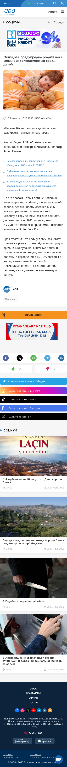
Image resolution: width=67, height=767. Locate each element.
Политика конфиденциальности (42, 755)
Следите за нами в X (20, 416)
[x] (28, 710)
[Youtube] (33, 710)
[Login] (62, 3)
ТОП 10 (33, 702)
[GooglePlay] (22, 741)
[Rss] (50, 710)
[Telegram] (39, 710)
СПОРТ (52, 12)
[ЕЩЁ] (62, 12)
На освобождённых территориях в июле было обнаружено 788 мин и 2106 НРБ (32, 163)
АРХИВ (33, 697)
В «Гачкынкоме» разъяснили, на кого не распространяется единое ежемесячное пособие (34, 173)
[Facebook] (17, 710)
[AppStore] (45, 741)
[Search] (55, 3)
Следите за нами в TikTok (23, 399)
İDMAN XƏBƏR (33, 315)
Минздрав (10, 299)
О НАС (34, 688)
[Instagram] (22, 710)
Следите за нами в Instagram (24, 391)
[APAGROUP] (33, 733)
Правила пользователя (10, 755)
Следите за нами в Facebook (24, 408)
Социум (59, 22)
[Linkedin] (44, 710)
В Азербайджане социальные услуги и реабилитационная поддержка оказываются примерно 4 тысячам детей (31, 186)
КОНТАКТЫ (33, 693)
